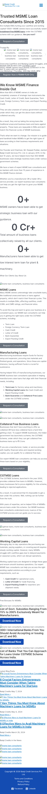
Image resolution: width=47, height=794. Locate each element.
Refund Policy (23, 784)
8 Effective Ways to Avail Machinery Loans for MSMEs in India (22, 725)
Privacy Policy (23, 781)
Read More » (5, 694)
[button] (1, 54)
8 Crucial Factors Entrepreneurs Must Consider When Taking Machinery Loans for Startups (20, 682)
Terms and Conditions (23, 779)
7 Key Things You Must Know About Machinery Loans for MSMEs (22, 705)
